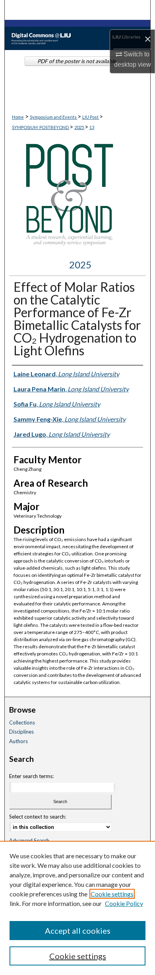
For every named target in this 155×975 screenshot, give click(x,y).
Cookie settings (112, 894)
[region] (77, 908)
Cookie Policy (124, 903)
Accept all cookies (77, 930)
